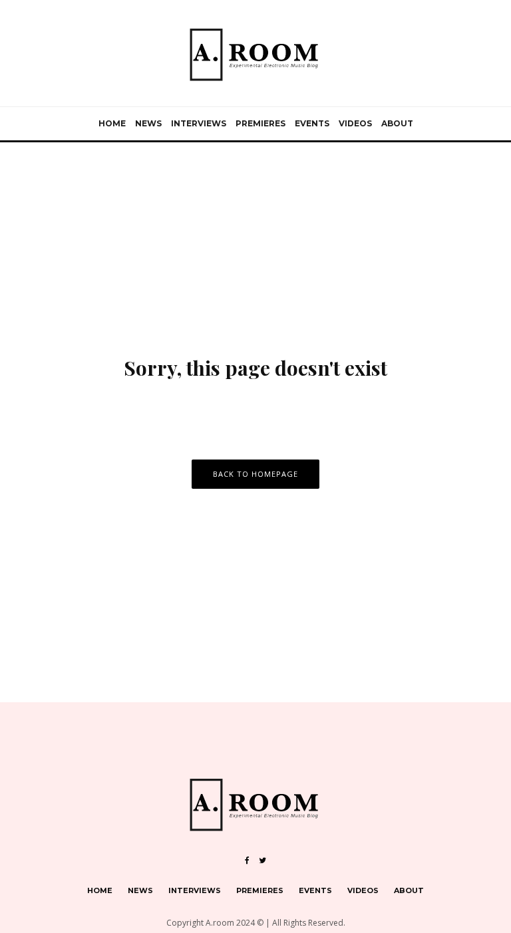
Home (112, 123)
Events (312, 123)
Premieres (260, 123)
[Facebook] (247, 861)
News (148, 123)
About (397, 123)
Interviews (198, 123)
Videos (355, 123)
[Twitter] (262, 861)
